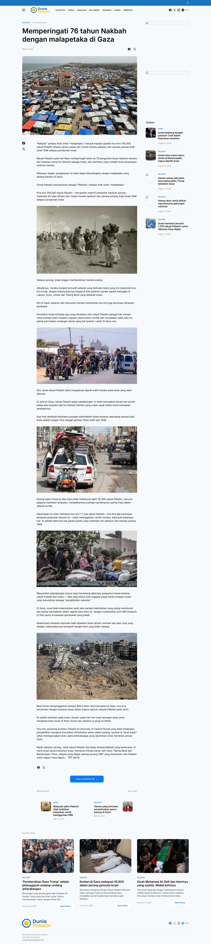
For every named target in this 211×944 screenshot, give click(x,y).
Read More (65, 906)
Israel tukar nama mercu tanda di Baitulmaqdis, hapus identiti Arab (171, 158)
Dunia (55, 803)
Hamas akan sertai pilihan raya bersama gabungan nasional (172, 203)
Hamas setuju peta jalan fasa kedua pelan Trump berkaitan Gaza (171, 181)
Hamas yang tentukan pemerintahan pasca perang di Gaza (106, 809)
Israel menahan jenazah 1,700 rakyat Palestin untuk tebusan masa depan (173, 226)
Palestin (26, 23)
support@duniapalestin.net (33, 940)
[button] (187, 3)
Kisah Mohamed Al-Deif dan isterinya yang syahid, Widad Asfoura (162, 883)
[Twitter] (174, 10)
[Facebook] (170, 10)
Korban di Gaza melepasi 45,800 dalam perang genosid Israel (102, 883)
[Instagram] (178, 10)
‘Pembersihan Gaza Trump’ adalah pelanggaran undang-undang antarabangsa (45, 885)
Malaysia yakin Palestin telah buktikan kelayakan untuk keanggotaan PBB (66, 810)
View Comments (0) (85, 779)
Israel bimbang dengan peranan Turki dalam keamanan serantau (170, 135)
